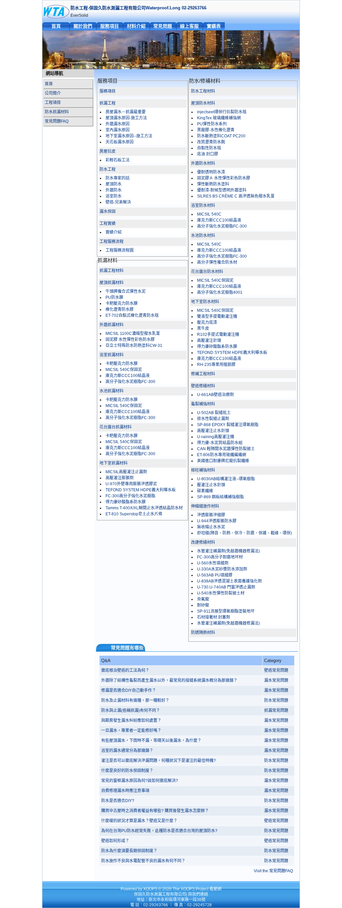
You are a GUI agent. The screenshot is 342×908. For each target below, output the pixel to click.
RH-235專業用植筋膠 (216, 364)
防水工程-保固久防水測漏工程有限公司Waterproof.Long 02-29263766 (138, 7)
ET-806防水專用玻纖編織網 (221, 454)
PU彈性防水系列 (212, 124)
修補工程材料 (203, 374)
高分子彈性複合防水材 (217, 262)
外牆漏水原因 (118, 124)
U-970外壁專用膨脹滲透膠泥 (131, 484)
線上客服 (189, 26)
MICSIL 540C (209, 214)
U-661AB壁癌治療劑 (215, 394)
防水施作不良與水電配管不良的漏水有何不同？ (143, 861)
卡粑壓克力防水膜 (122, 303)
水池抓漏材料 (112, 391)
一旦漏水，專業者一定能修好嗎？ (131, 730)
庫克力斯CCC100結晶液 (128, 375)
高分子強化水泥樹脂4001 (219, 292)
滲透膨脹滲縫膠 (211, 515)
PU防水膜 (114, 297)
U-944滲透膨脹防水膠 (216, 521)
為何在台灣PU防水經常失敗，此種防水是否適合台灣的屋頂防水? (159, 830)
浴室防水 (114, 196)
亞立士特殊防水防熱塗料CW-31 (134, 345)
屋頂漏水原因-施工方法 (126, 118)
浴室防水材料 (203, 205)
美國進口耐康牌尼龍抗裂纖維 (223, 461)
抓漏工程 (108, 103)
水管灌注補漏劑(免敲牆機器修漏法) (228, 551)
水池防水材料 (203, 235)
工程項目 (53, 102)
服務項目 (109, 26)
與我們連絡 (198, 894)
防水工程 (108, 169)
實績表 (214, 26)
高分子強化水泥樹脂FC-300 (130, 381)
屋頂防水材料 (203, 103)
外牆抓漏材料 (112, 324)
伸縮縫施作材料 (205, 506)
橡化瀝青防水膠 (120, 309)
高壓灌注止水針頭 (213, 430)
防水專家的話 (118, 178)
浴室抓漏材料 (112, 355)
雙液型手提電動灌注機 (217, 316)
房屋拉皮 (108, 151)
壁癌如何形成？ (115, 840)
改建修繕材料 (203, 542)
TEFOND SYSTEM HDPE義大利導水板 (141, 490)
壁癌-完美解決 (118, 202)
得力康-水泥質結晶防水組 (219, 442)
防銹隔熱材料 (203, 632)
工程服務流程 (112, 241)
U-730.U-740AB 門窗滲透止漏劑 (226, 587)
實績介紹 (114, 232)
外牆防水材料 (203, 163)
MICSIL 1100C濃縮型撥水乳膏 (133, 333)
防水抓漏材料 (57, 112)
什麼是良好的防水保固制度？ (127, 770)
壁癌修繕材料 (203, 386)
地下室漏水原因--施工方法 (129, 136)
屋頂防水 (114, 184)
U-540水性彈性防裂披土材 (220, 593)
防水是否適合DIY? (117, 800)
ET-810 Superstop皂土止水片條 (134, 514)
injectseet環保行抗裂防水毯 (221, 112)
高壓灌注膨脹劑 (120, 478)
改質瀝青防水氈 (211, 142)
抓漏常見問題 (276, 710)
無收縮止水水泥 (211, 527)
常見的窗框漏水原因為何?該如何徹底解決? (139, 780)
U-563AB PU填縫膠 (214, 575)
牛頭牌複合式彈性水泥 (126, 291)
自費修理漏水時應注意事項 (125, 790)
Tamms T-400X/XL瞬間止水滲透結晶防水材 (144, 508)
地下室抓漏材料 (114, 463)
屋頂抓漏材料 (112, 282)
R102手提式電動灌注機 (218, 334)
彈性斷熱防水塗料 (213, 184)
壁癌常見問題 (276, 670)
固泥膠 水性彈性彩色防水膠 (130, 339)
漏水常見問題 (276, 680)
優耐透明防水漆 (211, 172)
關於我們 (82, 26)
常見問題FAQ (56, 121)
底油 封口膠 (207, 154)
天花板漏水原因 (120, 142)
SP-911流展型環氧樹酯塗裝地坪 (225, 611)
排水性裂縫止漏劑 (213, 418)
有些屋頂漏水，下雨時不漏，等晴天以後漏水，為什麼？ (151, 740)
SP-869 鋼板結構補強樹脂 (220, 497)
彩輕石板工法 (118, 160)
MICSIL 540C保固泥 (124, 369)
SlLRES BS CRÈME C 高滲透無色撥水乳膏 (236, 196)
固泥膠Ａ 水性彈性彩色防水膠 (223, 178)
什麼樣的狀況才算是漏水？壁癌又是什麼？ (139, 820)
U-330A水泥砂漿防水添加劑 (222, 569)
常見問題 (162, 26)
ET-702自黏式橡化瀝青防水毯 (132, 315)
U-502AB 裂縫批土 (214, 412)
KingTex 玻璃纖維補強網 (219, 118)
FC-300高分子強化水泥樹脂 (130, 496)
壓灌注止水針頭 (211, 485)
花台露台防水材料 (207, 271)
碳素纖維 (205, 491)
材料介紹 (136, 26)
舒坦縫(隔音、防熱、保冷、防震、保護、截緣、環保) (244, 533)
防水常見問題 (276, 700)
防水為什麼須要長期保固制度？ (129, 851)
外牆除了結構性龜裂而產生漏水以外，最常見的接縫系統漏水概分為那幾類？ (169, 680)
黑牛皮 (203, 328)
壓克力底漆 (207, 322)
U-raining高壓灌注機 (215, 436)
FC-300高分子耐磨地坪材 (220, 557)
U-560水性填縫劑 (212, 563)
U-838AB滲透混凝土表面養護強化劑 (229, 581)
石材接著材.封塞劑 (213, 617)
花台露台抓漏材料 (116, 427)
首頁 (56, 26)
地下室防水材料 (205, 301)
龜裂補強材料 (203, 404)
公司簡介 (53, 93)
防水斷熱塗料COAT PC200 (221, 136)
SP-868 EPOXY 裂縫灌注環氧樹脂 (228, 424)
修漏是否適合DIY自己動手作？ (128, 690)
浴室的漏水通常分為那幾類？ (127, 750)
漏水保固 (108, 211)
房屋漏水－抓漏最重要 (126, 112)
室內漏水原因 (118, 130)
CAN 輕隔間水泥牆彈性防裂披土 (226, 448)
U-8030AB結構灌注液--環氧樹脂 (226, 479)
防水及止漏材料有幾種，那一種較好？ (135, 700)
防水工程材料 (203, 91)
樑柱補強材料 (203, 470)
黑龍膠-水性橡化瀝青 (215, 130)
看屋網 (215, 889)
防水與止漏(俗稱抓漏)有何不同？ (130, 710)
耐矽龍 (203, 605)
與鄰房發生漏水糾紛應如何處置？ (131, 720)
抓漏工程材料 (112, 270)
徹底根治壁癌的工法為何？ (125, 670)
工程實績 (108, 223)
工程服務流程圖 (120, 250)
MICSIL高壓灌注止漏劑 (126, 472)
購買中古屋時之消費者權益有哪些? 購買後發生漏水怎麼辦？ (155, 810)
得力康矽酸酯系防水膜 (126, 502)
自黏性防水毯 (209, 148)
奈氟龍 (203, 599)
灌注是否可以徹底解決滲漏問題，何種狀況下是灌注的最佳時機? (158, 760)
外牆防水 (114, 190)
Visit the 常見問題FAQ (273, 871)
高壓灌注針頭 (209, 340)
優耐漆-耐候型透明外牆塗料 (221, 190)
